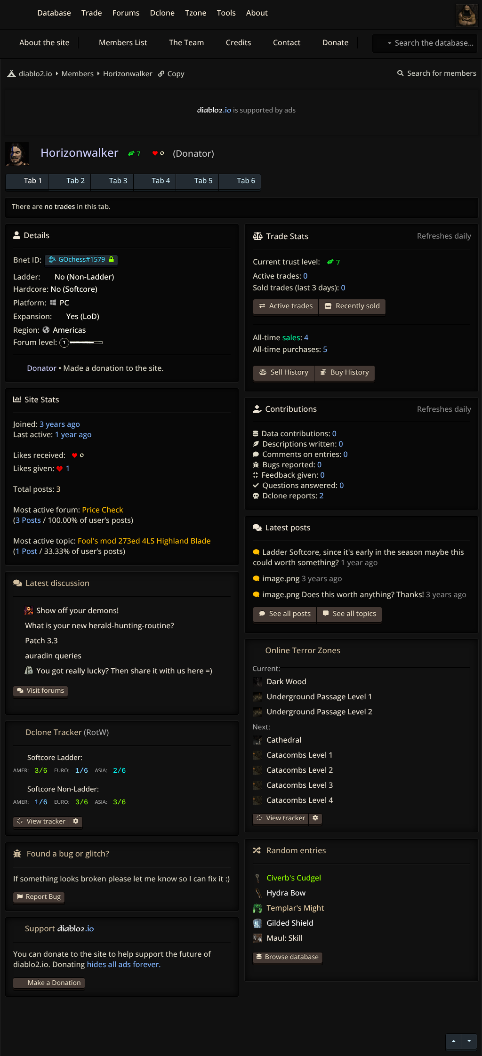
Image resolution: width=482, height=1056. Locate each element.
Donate (335, 42)
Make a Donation (54, 982)
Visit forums (45, 690)
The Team (185, 42)
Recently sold (357, 306)
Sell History (288, 372)
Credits (237, 42)
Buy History (349, 372)
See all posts (289, 613)
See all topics (353, 613)
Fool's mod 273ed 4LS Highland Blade (144, 541)
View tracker (285, 818)
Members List (122, 42)
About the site (43, 42)
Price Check (102, 509)
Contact (286, 42)
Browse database (292, 956)
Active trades (290, 306)
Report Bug (43, 896)
